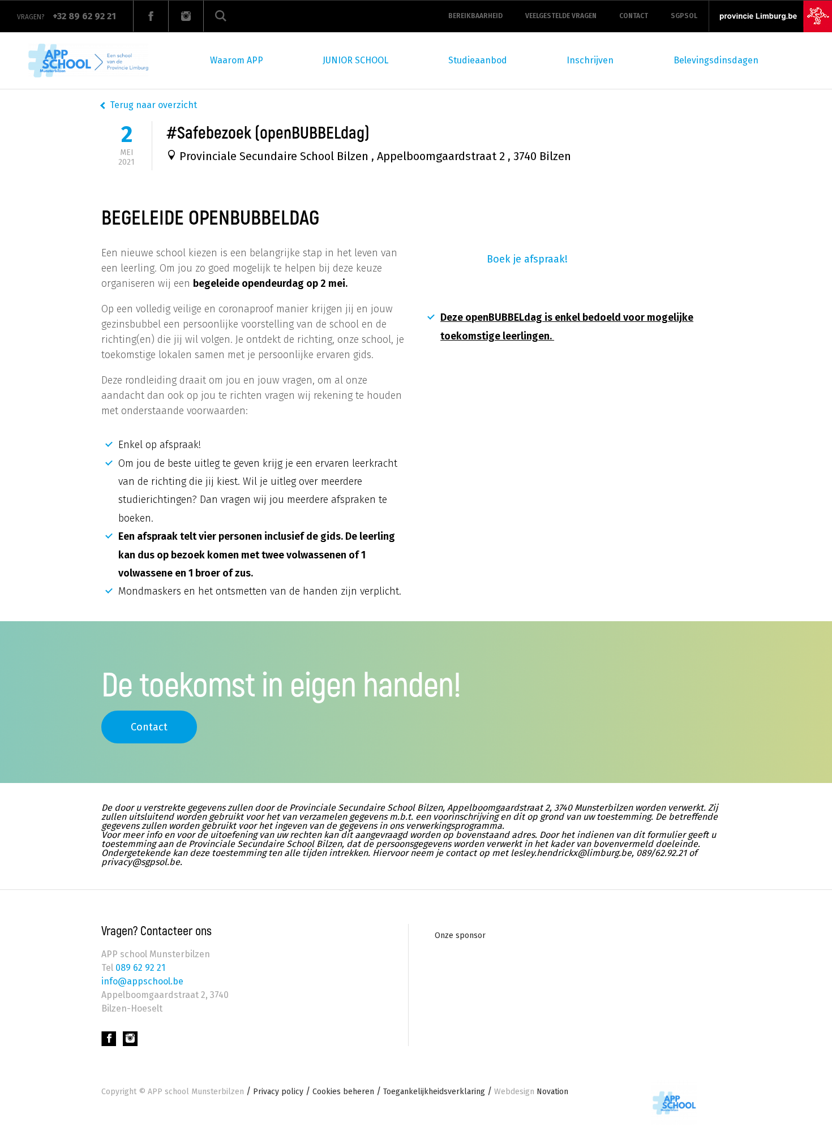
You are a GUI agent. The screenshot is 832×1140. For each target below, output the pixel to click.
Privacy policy (278, 1091)
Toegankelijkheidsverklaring (434, 1091)
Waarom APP (236, 60)
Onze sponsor (460, 935)
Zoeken (220, 16)
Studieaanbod (477, 60)
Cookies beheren (343, 1091)
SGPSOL (684, 16)
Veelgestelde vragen (561, 16)
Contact (633, 16)
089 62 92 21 (139, 967)
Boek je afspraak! (527, 259)
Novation (531, 1091)
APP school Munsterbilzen (196, 1091)
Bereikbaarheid (475, 16)
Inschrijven (590, 60)
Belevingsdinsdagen (716, 60)
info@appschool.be (142, 981)
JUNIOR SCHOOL (355, 60)
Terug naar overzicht (153, 105)
